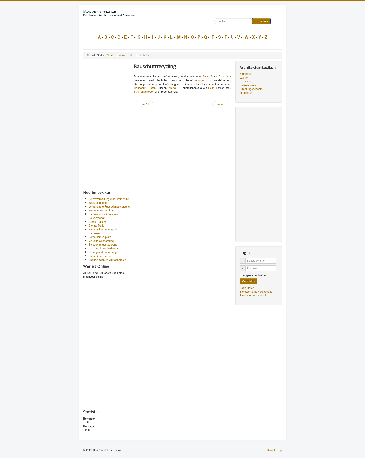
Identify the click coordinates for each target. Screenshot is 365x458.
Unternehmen (248, 85)
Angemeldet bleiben (255, 275)
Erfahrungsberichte (251, 89)
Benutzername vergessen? (256, 291)
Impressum (246, 93)
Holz (211, 88)
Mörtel (172, 88)
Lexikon (244, 77)
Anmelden (248, 281)
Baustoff (207, 76)
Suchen (263, 21)
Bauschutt (225, 76)
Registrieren (247, 288)
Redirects (246, 81)
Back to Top (274, 450)
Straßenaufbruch (144, 92)
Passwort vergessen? (253, 295)
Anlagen (200, 80)
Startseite (245, 74)
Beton (152, 88)
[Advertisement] (106, 124)
